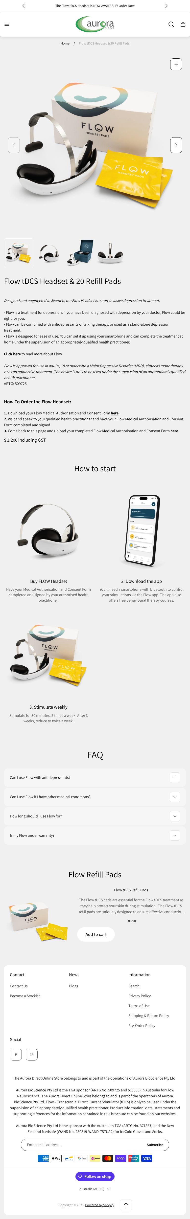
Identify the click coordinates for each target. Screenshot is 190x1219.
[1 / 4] (18, 253)
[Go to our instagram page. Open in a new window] (32, 1055)
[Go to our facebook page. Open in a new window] (16, 1055)
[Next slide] (166, 6)
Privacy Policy (139, 995)
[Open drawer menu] (7, 24)
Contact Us (19, 986)
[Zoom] (176, 64)
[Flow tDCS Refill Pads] (38, 921)
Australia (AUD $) (91, 1189)
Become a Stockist (25, 995)
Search (134, 986)
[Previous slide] (24, 6)
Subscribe (155, 1145)
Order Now (127, 5)
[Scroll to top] (126, 1205)
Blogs (73, 986)
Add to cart (96, 934)
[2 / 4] (49, 253)
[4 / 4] (110, 253)
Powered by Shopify (99, 1205)
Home (65, 43)
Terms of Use (139, 1005)
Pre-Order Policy (141, 1025)
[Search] (171, 24)
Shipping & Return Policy (148, 1015)
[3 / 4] (80, 253)
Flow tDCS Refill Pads (131, 890)
